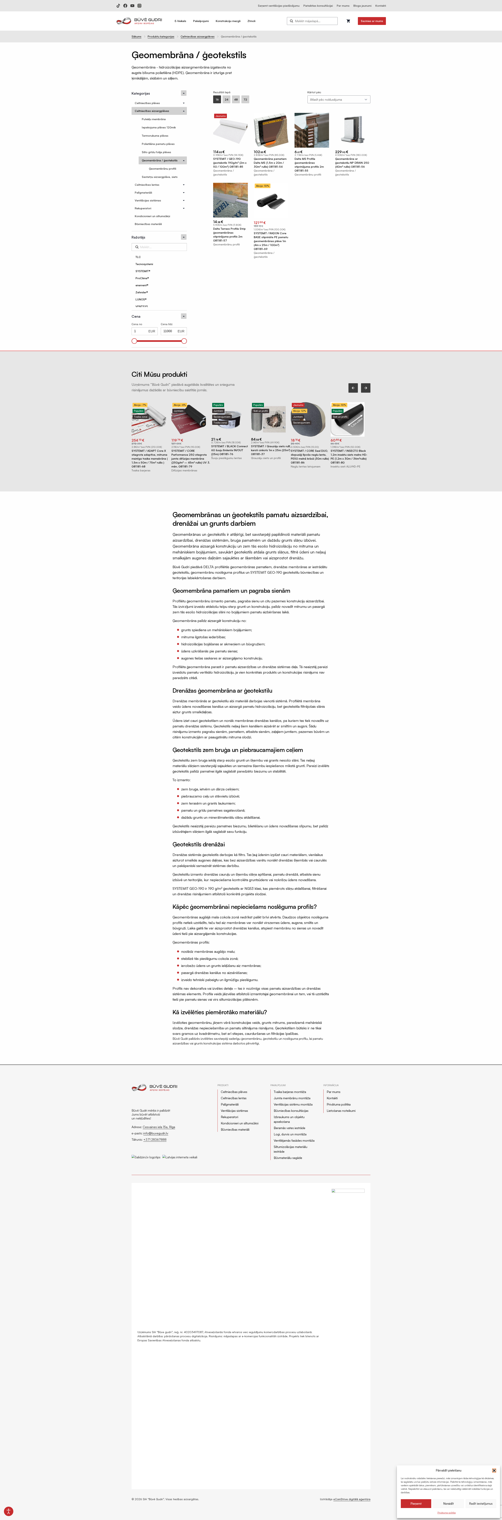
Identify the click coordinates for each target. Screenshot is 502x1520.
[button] (494, 1470)
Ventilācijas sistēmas (234, 1111)
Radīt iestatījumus (481, 1503)
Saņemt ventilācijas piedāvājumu (278, 5)
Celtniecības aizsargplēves (198, 36)
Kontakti (380, 5)
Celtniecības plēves (234, 1092)
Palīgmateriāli (230, 1104)
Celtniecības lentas (233, 1098)
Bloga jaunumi (362, 5)
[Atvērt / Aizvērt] (184, 103)
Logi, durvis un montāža (290, 1134)
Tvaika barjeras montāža (290, 1092)
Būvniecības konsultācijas (291, 1111)
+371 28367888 (154, 1139)
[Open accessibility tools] (8, 1511)
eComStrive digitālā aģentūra (351, 1499)
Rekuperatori (229, 1117)
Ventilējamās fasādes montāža (294, 1140)
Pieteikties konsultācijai (318, 5)
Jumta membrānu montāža (292, 1098)
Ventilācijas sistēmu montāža (293, 1104)
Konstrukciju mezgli (228, 21)
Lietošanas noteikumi (341, 1111)
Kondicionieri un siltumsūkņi (239, 1123)
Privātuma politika (446, 1512)
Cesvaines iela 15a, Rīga (159, 1127)
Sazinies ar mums (372, 21)
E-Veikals (180, 21)
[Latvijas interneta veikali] (179, 1155)
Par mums (343, 5)
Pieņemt (416, 1503)
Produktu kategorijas (161, 36)
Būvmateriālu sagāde (288, 1158)
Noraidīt (448, 1503)
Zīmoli (251, 21)
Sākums (136, 36)
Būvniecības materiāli (235, 1129)
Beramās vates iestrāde (289, 1128)
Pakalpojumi (201, 21)
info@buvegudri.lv (155, 1133)
